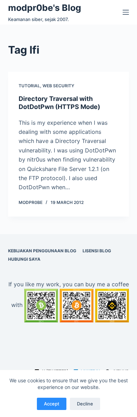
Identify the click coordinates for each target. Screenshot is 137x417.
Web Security (58, 85)
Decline (85, 403)
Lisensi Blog (97, 250)
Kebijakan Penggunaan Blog (42, 250)
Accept (51, 403)
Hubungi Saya (24, 259)
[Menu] (126, 12)
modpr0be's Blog (44, 7)
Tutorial (29, 85)
